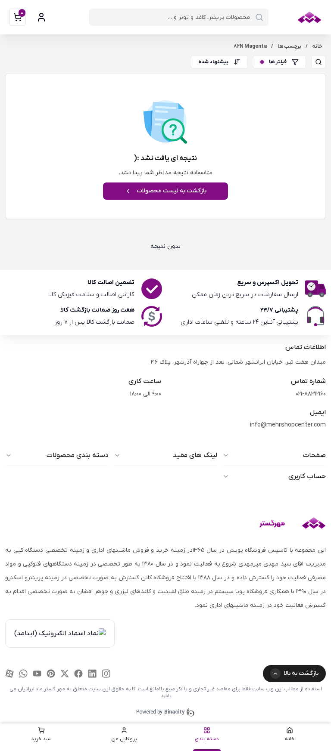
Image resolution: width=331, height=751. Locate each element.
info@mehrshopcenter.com (288, 425)
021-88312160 (311, 394)
